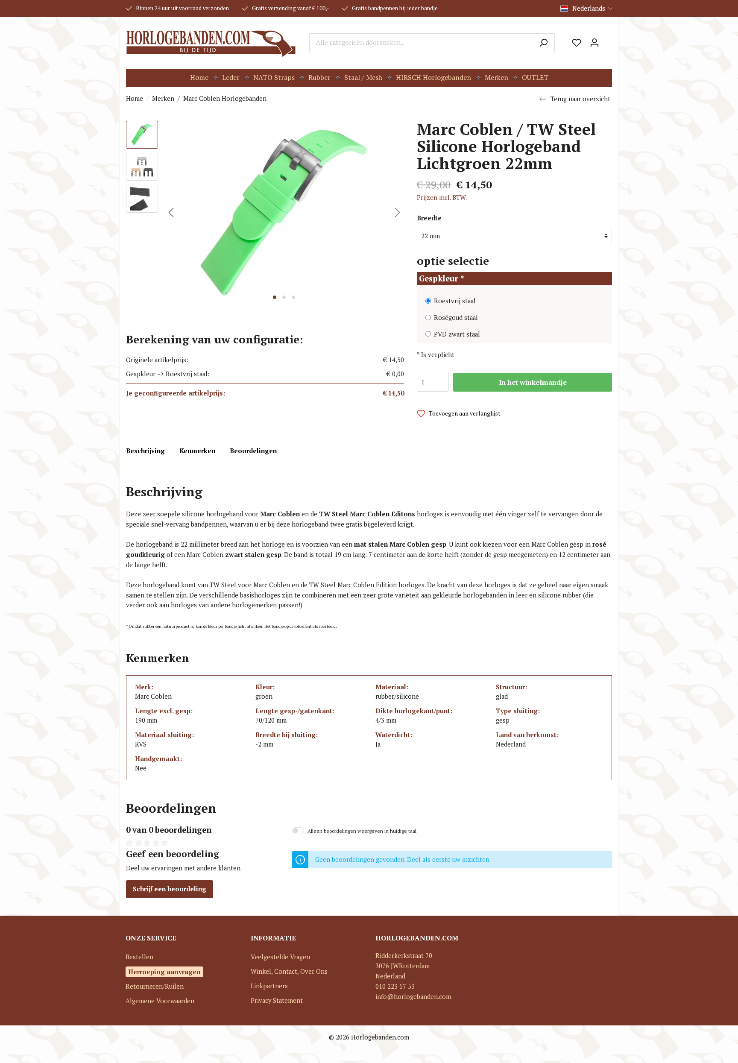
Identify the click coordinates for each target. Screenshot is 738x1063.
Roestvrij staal (455, 301)
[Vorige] (170, 212)
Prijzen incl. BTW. (442, 197)
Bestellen (139, 957)
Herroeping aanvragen (164, 971)
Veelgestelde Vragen (280, 957)
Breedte (429, 218)
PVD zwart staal (457, 334)
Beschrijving (145, 451)
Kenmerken (197, 451)
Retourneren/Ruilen (155, 986)
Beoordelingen (253, 451)
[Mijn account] (594, 42)
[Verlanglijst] (577, 42)
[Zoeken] (543, 42)
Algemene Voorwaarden (160, 1001)
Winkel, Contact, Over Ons (289, 971)
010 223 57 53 (395, 986)
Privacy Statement (277, 1000)
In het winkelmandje (533, 382)
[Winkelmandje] (607, 39)
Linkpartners (269, 986)
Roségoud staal (456, 317)
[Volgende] (397, 212)
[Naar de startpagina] (211, 42)
